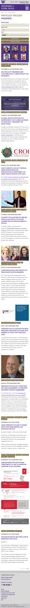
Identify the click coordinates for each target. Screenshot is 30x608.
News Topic (4, 27)
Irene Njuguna (11, 456)
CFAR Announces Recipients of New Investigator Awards (14, 271)
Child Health (18, 454)
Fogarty (3, 209)
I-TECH (3, 380)
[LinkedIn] (9, 585)
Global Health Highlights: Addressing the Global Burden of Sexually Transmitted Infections (14, 121)
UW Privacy (3, 606)
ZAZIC (13, 380)
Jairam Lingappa (18, 417)
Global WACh (25, 454)
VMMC (17, 380)
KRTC (18, 209)
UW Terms (10, 606)
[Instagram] (7, 585)
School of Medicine (6, 579)
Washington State (10, 531)
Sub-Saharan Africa (11, 454)
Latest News (4, 596)
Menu (27, 5)
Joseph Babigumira (21, 64)
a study (20, 444)
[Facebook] (2, 585)
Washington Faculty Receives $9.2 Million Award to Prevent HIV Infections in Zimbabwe (14, 388)
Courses (12, 1)
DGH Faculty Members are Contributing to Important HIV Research (14, 74)
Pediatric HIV (4, 456)
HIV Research (24, 112)
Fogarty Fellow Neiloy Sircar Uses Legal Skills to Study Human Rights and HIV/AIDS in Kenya (14, 220)
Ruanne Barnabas (21, 160)
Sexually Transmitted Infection (13, 112)
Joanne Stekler (18, 531)
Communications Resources (8, 594)
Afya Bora (13, 211)
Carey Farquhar (12, 64)
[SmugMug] (11, 585)
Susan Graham (5, 64)
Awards (18, 262)
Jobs (2, 599)
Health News (15, 422)
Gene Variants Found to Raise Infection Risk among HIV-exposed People (14, 427)
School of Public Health (7, 577)
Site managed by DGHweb (19, 606)
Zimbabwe (8, 380)
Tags (2, 32)
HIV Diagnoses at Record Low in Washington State (14, 538)
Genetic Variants (10, 417)
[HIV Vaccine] (15, 34)
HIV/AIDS (13, 12)
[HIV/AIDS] (15, 35)
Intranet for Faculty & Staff (8, 593)
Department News (17, 69)
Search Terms (5, 22)
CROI (3, 160)
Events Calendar (5, 591)
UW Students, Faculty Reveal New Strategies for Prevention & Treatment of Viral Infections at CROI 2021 (14, 171)
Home (2, 12)
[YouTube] (4, 585)
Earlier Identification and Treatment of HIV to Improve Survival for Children (14, 464)
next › (27, 568)
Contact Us (22, 2)
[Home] (7, 7)
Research (15, 264)
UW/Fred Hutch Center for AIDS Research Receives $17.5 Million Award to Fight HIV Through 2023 (14, 331)
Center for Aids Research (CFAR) (8, 262)
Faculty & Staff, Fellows (23, 1)
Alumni (16, 1)
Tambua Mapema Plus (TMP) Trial (11, 87)
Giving (27, 2)
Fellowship (8, 209)
